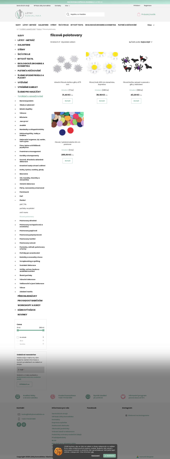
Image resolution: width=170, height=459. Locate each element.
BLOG (54, 440)
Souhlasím (110, 456)
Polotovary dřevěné (28, 221)
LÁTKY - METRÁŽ (26, 40)
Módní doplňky (26, 109)
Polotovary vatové (27, 243)
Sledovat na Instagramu (138, 415)
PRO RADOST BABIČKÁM (30, 300)
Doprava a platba (59, 422)
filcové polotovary (27, 216)
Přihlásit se (24, 384)
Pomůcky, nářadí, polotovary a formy (32, 248)
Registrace (147, 6)
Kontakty (58, 6)
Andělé (23, 125)
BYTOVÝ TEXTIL (25, 58)
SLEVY (21, 35)
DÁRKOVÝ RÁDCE (26, 309)
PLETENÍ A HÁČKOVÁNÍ (29, 70)
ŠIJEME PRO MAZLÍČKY (29, 91)
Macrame (24, 174)
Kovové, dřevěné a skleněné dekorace (31, 161)
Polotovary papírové (28, 231)
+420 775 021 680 (29, 419)
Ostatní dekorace (27, 184)
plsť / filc (23, 204)
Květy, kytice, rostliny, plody (32, 170)
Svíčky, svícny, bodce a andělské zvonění (29, 270)
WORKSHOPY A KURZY (29, 305)
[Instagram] (24, 424)
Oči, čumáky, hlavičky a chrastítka (30, 179)
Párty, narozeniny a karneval (32, 188)
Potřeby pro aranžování (30, 253)
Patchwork (24, 192)
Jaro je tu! (24, 121)
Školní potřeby (26, 275)
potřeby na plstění (27, 208)
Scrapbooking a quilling (30, 261)
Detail (67, 101)
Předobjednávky (59, 437)
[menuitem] (18, 25)
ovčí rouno (24, 212)
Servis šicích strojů (23, 6)
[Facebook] (19, 424)
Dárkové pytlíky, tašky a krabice (30, 134)
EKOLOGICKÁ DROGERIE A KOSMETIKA (31, 64)
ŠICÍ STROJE (24, 54)
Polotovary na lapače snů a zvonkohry (31, 226)
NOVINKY (22, 314)
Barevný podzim (26, 101)
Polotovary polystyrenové (31, 235)
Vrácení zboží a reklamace (63, 431)
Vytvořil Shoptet (146, 457)
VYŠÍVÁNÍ (23, 82)
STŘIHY (21, 49)
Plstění (23, 200)
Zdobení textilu (26, 292)
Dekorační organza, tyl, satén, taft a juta (32, 140)
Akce (32, 341)
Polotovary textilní (28, 239)
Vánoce (23, 113)
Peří (21, 196)
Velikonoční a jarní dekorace (32, 283)
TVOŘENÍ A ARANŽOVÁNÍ (30, 96)
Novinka (32, 344)
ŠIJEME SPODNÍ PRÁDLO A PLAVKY (31, 76)
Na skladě (32, 337)
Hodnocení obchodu (60, 425)
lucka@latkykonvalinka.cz (33, 414)
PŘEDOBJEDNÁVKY (27, 296)
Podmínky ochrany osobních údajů (66, 434)
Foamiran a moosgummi (30, 151)
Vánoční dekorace (27, 279)
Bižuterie (23, 117)
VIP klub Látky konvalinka (42, 6)
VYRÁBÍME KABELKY (28, 87)
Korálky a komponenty (29, 155)
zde (92, 452)
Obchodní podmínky (60, 428)
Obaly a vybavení (27, 105)
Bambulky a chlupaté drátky (32, 129)
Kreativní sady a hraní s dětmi (32, 166)
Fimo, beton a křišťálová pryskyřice (30, 146)
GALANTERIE (24, 44)
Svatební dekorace (28, 265)
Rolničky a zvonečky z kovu (31, 257)
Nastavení (96, 456)
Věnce (22, 287)
